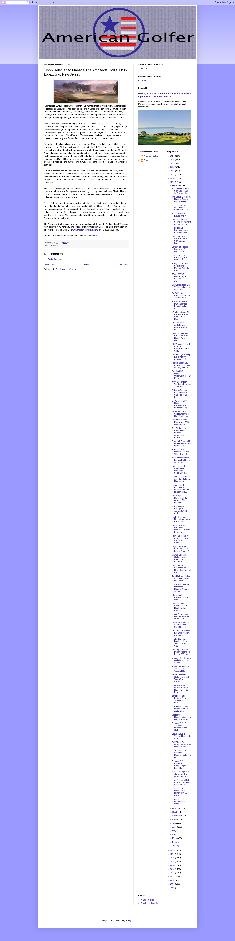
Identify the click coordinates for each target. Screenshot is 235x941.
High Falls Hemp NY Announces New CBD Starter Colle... (181, 539)
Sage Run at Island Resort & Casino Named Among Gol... (180, 336)
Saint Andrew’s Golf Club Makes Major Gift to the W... (181, 782)
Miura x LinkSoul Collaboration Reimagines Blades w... (179, 558)
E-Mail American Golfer (151, 903)
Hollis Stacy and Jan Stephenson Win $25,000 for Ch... (181, 624)
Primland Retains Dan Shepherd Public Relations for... (180, 304)
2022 (172, 171)
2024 (172, 163)
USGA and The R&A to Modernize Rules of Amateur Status (180, 587)
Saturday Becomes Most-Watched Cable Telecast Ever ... (180, 393)
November (177, 808)
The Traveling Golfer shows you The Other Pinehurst (181, 774)
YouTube (145, 69)
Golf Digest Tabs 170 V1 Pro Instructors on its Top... (181, 287)
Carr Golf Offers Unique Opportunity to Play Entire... (181, 374)
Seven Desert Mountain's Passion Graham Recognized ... (180, 488)
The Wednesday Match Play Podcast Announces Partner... (179, 433)
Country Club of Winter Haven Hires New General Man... (181, 569)
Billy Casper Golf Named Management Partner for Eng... (180, 404)
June (174, 827)
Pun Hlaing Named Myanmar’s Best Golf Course (180, 708)
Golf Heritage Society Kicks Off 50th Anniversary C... (181, 357)
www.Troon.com (89, 235)
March (175, 838)
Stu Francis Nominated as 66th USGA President (181, 717)
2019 (172, 182)
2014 (172, 865)
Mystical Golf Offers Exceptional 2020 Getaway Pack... (180, 422)
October (176, 812)
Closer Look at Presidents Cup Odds (180, 597)
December (177, 185)
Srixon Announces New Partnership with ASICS (180, 616)
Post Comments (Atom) (66, 269)
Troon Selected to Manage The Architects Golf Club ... (179, 509)
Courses (54, 245)
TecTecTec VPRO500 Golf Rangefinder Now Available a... (181, 413)
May (174, 831)
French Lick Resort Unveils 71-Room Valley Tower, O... (180, 451)
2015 (172, 862)
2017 (172, 854)
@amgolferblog (147, 900)
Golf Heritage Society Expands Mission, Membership (181, 633)
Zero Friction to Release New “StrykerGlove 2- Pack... (180, 699)
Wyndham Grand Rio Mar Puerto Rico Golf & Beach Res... (181, 315)
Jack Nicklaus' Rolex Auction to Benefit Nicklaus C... (181, 578)
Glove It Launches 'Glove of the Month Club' (181, 736)
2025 (172, 160)
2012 (172, 873)
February (176, 842)
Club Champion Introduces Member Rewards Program (181, 528)
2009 (172, 884)
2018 (172, 850)
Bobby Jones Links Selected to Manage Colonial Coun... (180, 267)
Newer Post (50, 264)
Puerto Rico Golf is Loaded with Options (180, 801)
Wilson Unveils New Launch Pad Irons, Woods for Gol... (181, 460)
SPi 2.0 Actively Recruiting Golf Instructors (179, 257)
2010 (172, 880)
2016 (172, 858)
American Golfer (151, 156)
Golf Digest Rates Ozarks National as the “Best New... (181, 744)
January (176, 846)
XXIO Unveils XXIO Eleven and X (180, 215)
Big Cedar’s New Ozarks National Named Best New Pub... (180, 688)
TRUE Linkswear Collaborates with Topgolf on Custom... (180, 678)
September (177, 816)
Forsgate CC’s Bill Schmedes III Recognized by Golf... (180, 726)
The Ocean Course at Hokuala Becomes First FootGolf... (181, 199)
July (174, 823)
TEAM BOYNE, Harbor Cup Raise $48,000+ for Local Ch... (181, 277)
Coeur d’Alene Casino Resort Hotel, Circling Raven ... (179, 606)
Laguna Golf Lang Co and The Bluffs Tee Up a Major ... (181, 479)
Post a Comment (55, 259)
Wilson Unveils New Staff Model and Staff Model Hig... (180, 190)
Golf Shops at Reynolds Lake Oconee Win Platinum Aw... (179, 499)
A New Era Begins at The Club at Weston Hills (181, 668)
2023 (172, 167)
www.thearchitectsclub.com (85, 230)
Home (87, 264)
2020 (172, 178)
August (175, 819)
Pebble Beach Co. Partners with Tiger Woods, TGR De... (181, 365)
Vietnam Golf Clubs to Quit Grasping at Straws (181, 660)
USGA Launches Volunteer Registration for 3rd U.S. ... (181, 753)
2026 (172, 156)
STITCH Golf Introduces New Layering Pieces (180, 230)
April (174, 834)
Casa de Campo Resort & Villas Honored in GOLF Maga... (181, 791)
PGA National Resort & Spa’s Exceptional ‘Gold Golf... (181, 347)
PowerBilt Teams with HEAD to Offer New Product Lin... (181, 443)
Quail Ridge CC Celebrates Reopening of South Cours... (179, 469)
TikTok (143, 80)
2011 (172, 876)
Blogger (147, 160)
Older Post (123, 264)
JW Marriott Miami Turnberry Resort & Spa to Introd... (181, 384)
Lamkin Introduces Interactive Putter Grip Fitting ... (180, 249)
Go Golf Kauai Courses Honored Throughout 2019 (181, 295)
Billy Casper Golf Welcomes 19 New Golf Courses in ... (181, 207)
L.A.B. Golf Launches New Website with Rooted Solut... (181, 519)
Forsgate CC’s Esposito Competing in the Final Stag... (180, 764)
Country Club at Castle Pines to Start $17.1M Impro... (179, 239)
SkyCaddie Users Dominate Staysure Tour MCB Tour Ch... (181, 642)
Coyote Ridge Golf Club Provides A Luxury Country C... (181, 548)
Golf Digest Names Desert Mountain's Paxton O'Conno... (181, 652)
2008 (172, 888)
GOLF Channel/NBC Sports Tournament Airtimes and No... (181, 222)
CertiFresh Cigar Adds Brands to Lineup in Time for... (180, 326)
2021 (172, 175)
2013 (172, 869)
